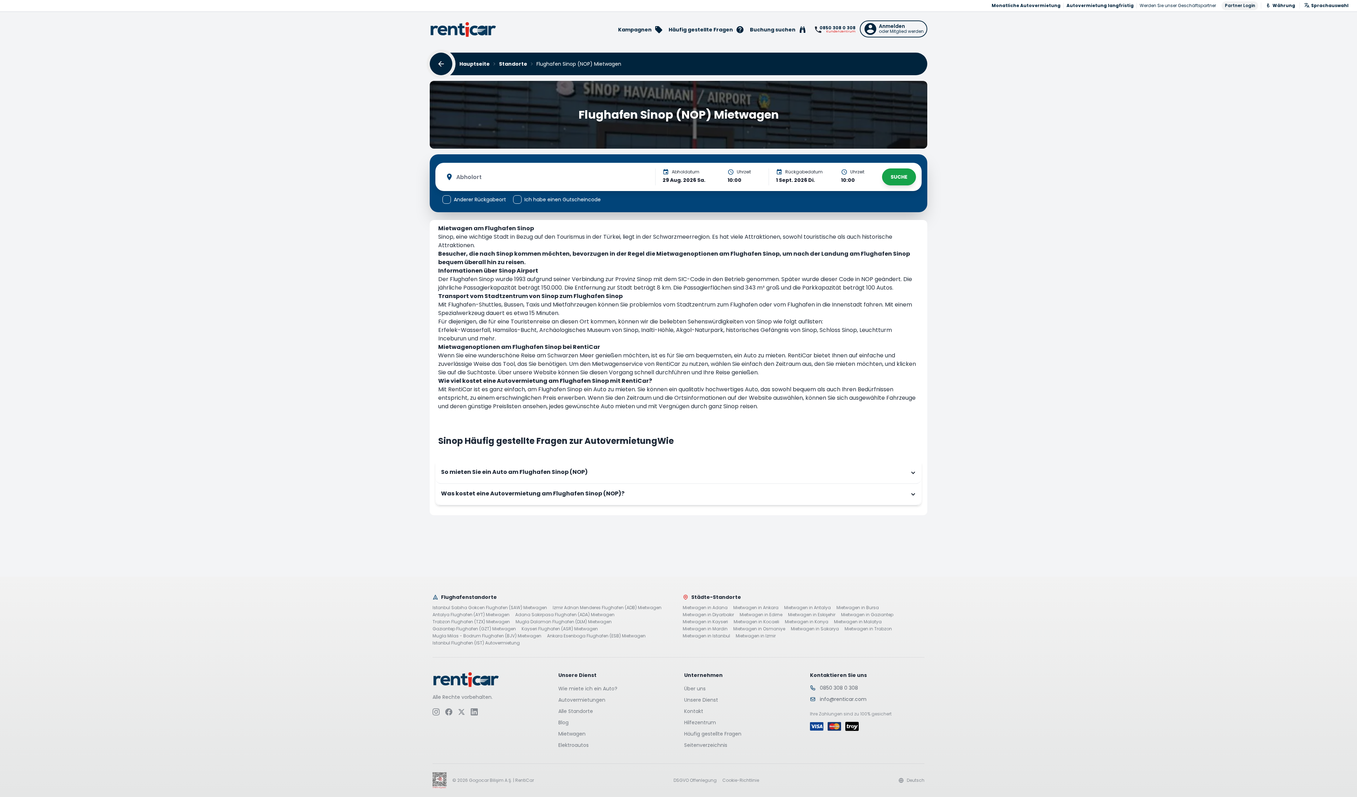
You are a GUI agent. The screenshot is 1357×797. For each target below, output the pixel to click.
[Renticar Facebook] (448, 711)
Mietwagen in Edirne (761, 615)
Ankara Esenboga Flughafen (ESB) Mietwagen (596, 636)
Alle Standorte (575, 711)
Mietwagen (572, 733)
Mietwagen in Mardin (705, 629)
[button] (893, 28)
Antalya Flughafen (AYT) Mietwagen (471, 615)
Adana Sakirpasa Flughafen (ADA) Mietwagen (565, 615)
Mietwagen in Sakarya (815, 629)
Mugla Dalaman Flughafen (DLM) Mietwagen (564, 622)
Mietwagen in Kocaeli (756, 622)
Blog (563, 722)
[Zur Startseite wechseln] (463, 29)
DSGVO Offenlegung (695, 780)
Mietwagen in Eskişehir (811, 615)
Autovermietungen (581, 699)
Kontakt (693, 711)
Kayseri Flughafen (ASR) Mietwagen (560, 629)
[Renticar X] (461, 711)
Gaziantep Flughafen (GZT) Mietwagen (474, 629)
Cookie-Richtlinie (740, 780)
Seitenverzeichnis (705, 745)
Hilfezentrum (700, 722)
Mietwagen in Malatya (858, 622)
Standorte (513, 63)
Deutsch (915, 780)
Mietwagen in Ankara (756, 608)
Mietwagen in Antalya (807, 608)
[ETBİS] (440, 780)
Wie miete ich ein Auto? (587, 688)
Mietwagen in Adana (705, 608)
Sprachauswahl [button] (1330, 5)
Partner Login (1240, 5)
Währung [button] (1284, 5)
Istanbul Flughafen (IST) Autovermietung (476, 643)
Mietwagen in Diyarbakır (708, 615)
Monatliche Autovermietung (1026, 5)
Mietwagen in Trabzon (868, 629)
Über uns (695, 688)
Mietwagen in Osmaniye (759, 629)
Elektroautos (573, 745)
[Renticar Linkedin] (474, 711)
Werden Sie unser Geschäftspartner (1178, 5)
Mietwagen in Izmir (756, 636)
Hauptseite (474, 63)
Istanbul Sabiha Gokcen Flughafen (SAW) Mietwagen (490, 608)
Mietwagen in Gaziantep (867, 615)
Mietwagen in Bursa (857, 608)
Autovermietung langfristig (1100, 5)
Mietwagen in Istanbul (706, 636)
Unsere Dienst (701, 699)
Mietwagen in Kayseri (705, 622)
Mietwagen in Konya (806, 622)
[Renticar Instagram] (436, 711)
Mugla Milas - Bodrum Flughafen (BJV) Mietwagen (487, 636)
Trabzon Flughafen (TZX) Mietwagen (471, 622)
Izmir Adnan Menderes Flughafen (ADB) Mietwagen (607, 608)
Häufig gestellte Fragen (712, 733)
